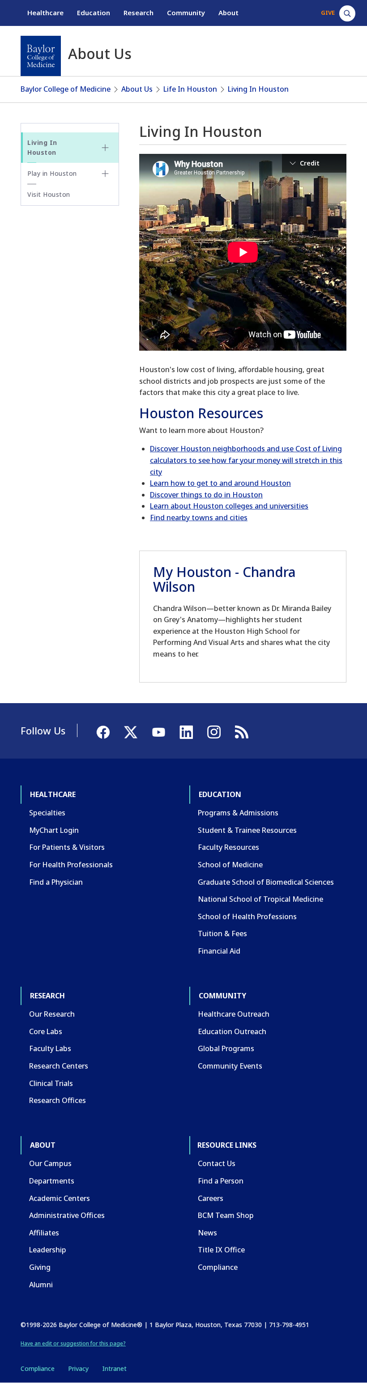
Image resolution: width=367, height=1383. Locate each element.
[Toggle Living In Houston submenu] (105, 147)
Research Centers (58, 1066)
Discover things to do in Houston (206, 495)
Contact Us (216, 1163)
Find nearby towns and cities (199, 517)
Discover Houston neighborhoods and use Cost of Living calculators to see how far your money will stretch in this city (246, 460)
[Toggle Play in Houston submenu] (105, 173)
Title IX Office (221, 1250)
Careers (210, 1198)
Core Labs (45, 1031)
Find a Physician (56, 882)
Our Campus (50, 1163)
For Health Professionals (71, 865)
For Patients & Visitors (67, 847)
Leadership (47, 1250)
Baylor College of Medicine (66, 89)
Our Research (52, 1014)
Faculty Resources (228, 847)
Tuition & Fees (222, 933)
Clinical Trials (51, 1083)
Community (186, 12)
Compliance (218, 1267)
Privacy (78, 1368)
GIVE (328, 12)
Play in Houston (52, 173)
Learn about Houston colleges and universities (229, 506)
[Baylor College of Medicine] (41, 56)
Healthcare (45, 12)
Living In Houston (258, 89)
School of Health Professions (247, 916)
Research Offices (57, 1100)
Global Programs (226, 1048)
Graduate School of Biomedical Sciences (266, 882)
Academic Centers (59, 1198)
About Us (137, 89)
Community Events (230, 1066)
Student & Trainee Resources (247, 830)
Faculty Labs (50, 1048)
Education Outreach (232, 1031)
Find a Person (220, 1181)
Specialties (47, 813)
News (207, 1233)
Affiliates (44, 1233)
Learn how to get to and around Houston (220, 483)
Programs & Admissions (238, 813)
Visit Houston (48, 194)
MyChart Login (54, 830)
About (228, 12)
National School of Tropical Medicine (260, 899)
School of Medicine (230, 865)
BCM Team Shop (226, 1215)
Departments (51, 1181)
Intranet (114, 1368)
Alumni (41, 1285)
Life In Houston (190, 89)
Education (93, 12)
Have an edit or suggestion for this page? (73, 1343)
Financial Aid (219, 951)
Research (139, 12)
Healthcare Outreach (233, 1014)
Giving (40, 1267)
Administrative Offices (67, 1215)
